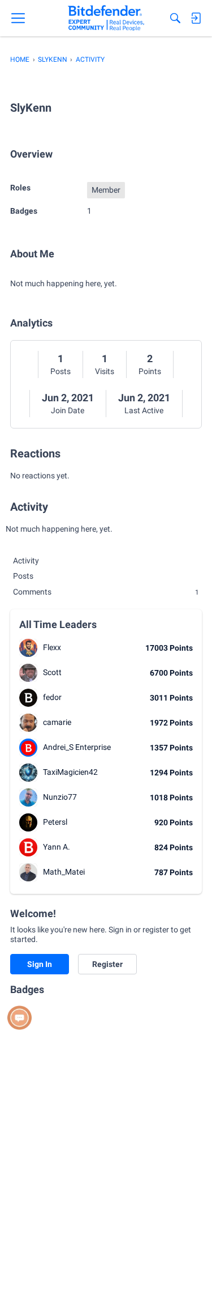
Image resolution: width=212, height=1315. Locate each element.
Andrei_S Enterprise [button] (77, 747)
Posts (60, 371)
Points (150, 371)
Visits (104, 371)
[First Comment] (19, 1018)
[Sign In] (195, 18)
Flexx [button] (52, 647)
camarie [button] (57, 722)
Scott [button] (52, 672)
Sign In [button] (39, 964)
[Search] (175, 18)
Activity (26, 560)
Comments (106, 591)
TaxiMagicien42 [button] (70, 772)
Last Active (143, 410)
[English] (106, 18)
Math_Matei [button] (64, 871)
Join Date (67, 410)
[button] (28, 648)
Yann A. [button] (56, 846)
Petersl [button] (55, 821)
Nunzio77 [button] (60, 796)
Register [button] (107, 964)
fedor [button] (52, 697)
